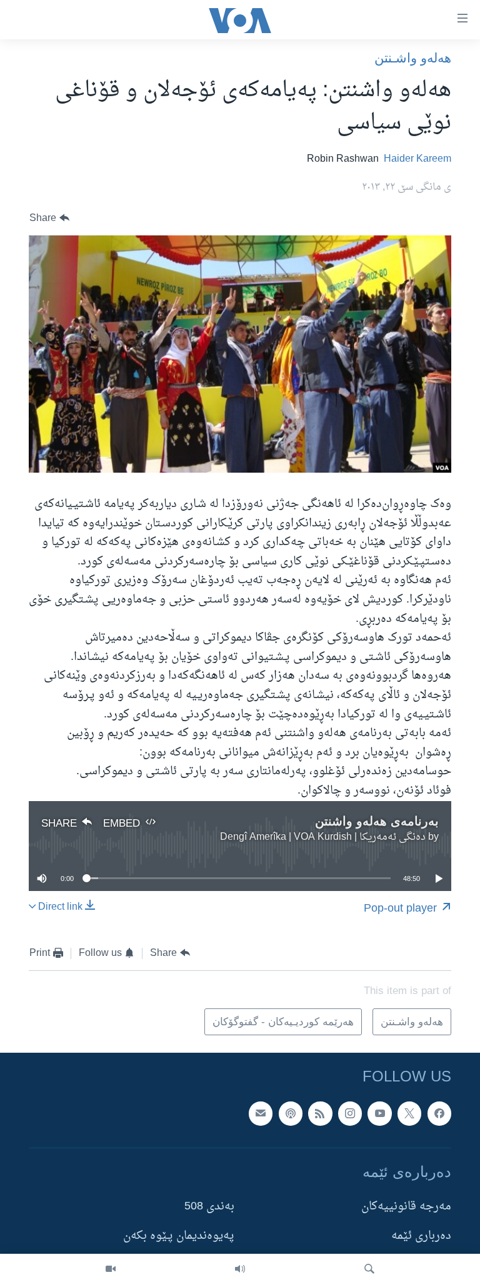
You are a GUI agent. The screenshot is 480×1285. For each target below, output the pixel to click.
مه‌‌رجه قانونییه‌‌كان (406, 1206)
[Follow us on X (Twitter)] (409, 1114)
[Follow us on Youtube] (379, 1114)
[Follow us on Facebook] (439, 1114)
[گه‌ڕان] (369, 1269)
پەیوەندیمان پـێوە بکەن (178, 1236)
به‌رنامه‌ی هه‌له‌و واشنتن (377, 821)
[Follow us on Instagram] (350, 1114)
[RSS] (320, 1114)
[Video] (110, 1269)
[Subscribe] (260, 1114)
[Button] (49, 218)
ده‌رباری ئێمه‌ (421, 1236)
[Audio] (240, 1269)
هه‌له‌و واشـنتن (412, 58)
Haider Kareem (417, 159)
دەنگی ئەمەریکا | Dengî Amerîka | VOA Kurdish (323, 837)
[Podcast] (290, 1114)
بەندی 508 (209, 1206)
